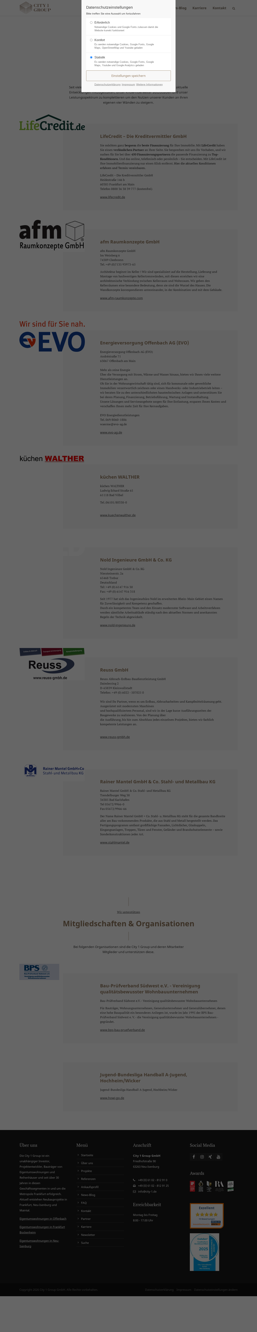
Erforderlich (102, 22)
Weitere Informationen (149, 84)
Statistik (99, 57)
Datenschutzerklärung (107, 84)
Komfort (99, 40)
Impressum (128, 84)
